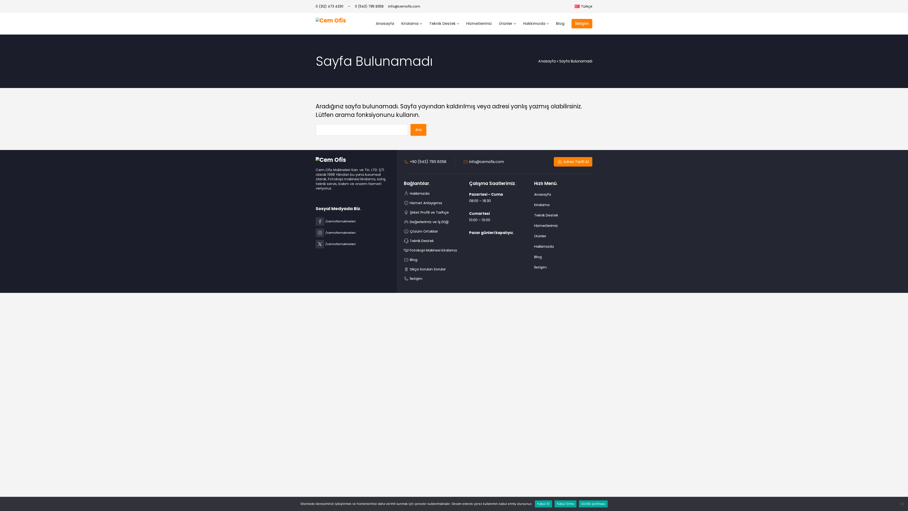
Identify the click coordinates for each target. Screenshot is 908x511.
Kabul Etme (565, 504)
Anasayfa (547, 61)
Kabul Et (543, 504)
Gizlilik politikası (593, 504)
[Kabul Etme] (902, 504)
